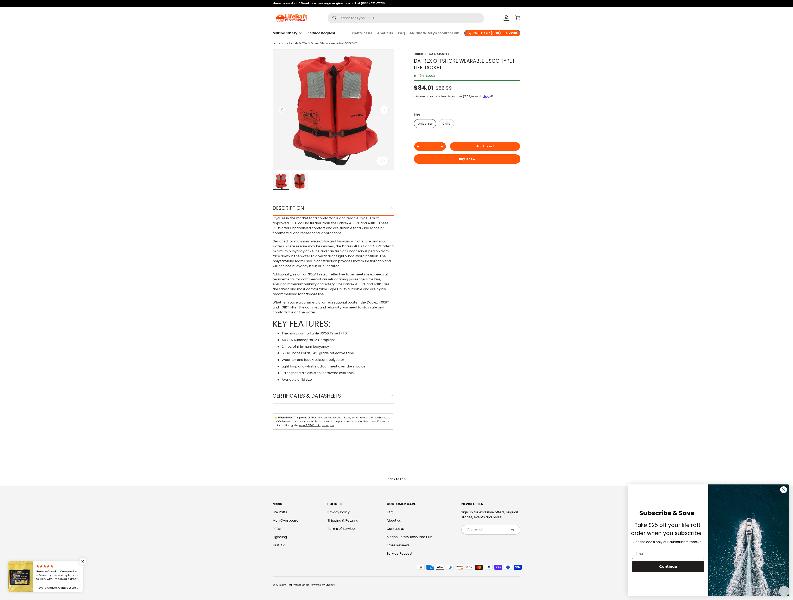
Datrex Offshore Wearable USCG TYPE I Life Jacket (336, 43)
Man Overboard (285, 520)
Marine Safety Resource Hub (434, 33)
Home (276, 43)
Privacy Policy (338, 512)
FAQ (401, 33)
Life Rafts (280, 512)
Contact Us (362, 33)
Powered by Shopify (323, 585)
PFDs (277, 528)
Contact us (396, 528)
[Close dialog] (783, 489)
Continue (668, 566)
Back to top (396, 479)
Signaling (280, 537)
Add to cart (485, 146)
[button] (517, 17)
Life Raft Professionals (295, 585)
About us (394, 520)
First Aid (279, 545)
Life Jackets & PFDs (295, 43)
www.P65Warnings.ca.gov (316, 425)
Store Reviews (398, 545)
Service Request (321, 33)
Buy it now (467, 159)
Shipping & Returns (342, 520)
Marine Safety (285, 33)
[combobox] (406, 18)
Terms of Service (341, 528)
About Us (385, 33)
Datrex (419, 54)
